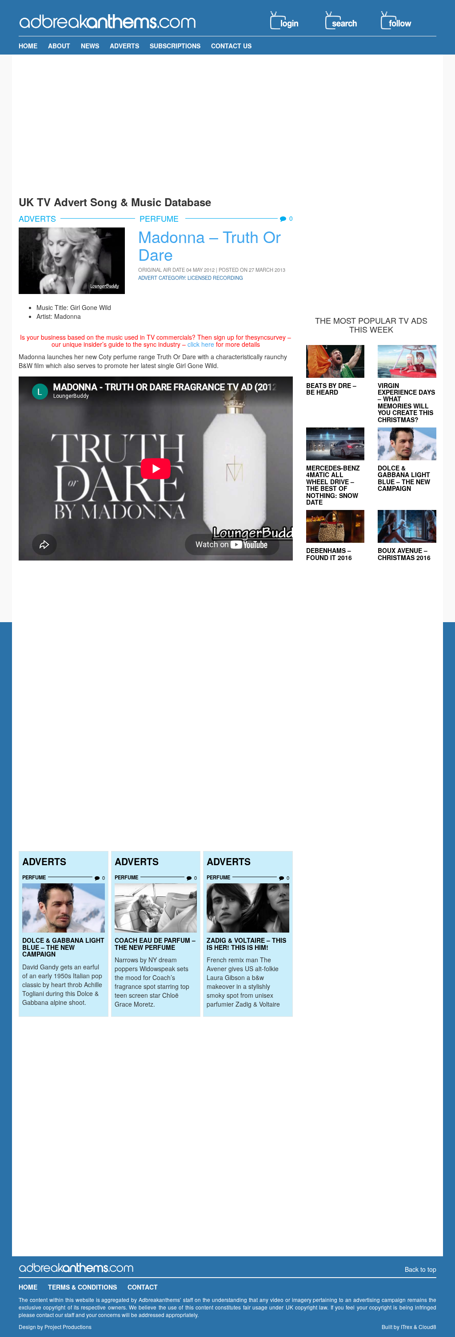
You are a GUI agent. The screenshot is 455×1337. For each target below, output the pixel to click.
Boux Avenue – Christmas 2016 (404, 553)
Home (28, 45)
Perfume (160, 218)
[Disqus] (156, 1141)
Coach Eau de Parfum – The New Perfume (155, 943)
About (59, 45)
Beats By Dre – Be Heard (331, 388)
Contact (143, 1286)
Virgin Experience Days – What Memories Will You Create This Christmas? (406, 402)
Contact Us (231, 45)
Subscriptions (175, 45)
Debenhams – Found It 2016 (329, 553)
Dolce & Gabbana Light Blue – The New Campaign (63, 947)
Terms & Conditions (82, 1286)
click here (201, 344)
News (90, 45)
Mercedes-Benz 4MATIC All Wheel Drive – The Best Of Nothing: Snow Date (333, 484)
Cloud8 (427, 1326)
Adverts (124, 45)
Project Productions (68, 1326)
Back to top (420, 1269)
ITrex (406, 1326)
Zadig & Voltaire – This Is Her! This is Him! (246, 943)
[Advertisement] (227, 123)
